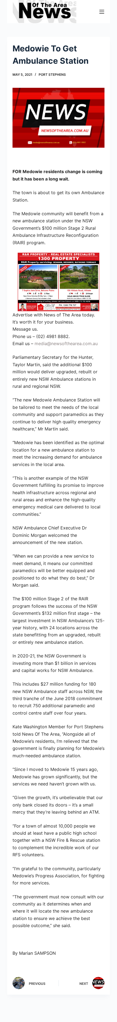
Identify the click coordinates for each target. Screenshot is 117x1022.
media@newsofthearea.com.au (66, 343)
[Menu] (101, 11)
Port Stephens (52, 74)
